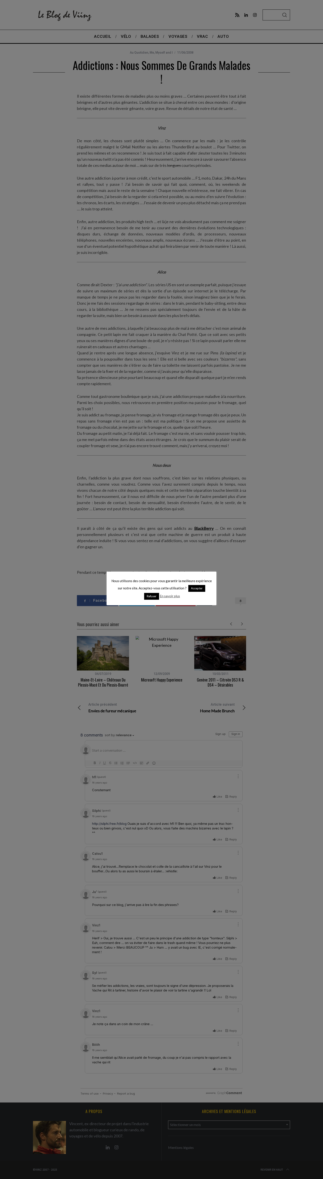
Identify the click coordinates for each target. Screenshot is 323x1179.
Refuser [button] (151, 596)
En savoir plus (170, 596)
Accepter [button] (197, 588)
